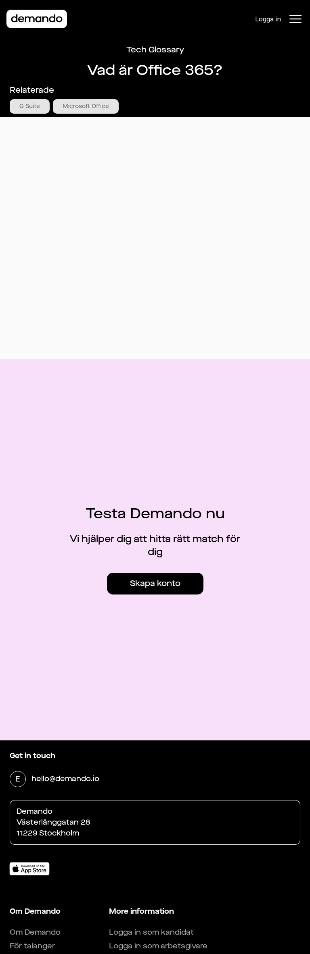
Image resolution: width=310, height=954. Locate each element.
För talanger (32, 946)
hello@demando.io (65, 779)
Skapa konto (155, 583)
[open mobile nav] (295, 19)
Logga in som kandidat (151, 932)
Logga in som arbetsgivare (158, 946)
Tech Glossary (155, 49)
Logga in (268, 19)
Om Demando (35, 932)
